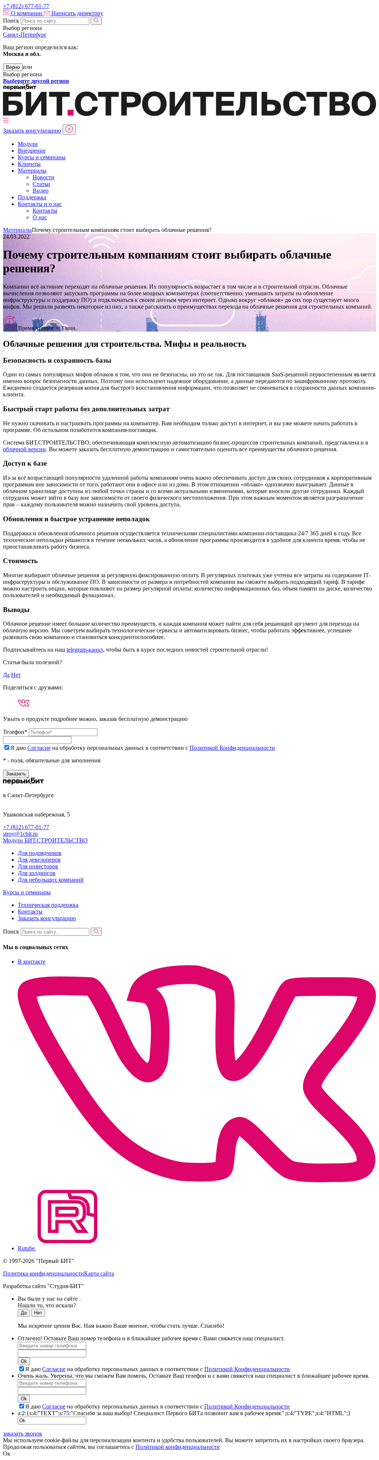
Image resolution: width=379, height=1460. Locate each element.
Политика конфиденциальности (43, 1273)
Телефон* (15, 732)
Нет (16, 675)
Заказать (16, 773)
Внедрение (32, 150)
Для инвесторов (38, 866)
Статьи (41, 184)
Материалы (32, 170)
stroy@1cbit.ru (20, 834)
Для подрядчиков (39, 853)
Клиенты (29, 164)
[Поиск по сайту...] (96, 21)
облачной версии (24, 449)
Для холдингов (37, 873)
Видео (40, 190)
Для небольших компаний (51, 880)
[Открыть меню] (6, 120)
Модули (28, 144)
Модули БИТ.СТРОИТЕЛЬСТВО (45, 840)
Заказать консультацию (32, 130)
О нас (40, 217)
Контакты (45, 210)
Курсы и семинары (42, 157)
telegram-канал (85, 649)
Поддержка (32, 197)
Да (6, 675)
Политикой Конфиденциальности (232, 748)
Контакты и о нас (40, 204)
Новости (43, 177)
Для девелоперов (39, 860)
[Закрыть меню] (69, 129)
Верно (13, 67)
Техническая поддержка (48, 905)
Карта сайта (99, 1273)
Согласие (39, 748)
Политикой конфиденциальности (177, 1447)
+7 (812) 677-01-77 (26, 827)
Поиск (11, 20)
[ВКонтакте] (23, 702)
